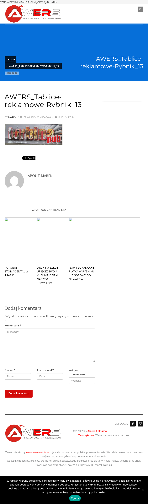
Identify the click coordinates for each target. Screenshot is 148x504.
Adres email (45, 370)
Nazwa (10, 370)
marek (12, 117)
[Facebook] (133, 423)
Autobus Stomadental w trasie (16, 271)
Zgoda (75, 498)
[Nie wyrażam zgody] (143, 490)
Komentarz (13, 325)
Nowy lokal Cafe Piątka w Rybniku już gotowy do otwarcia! (81, 273)
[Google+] (140, 423)
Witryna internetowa (77, 372)
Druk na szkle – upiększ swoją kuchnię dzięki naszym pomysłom (48, 275)
